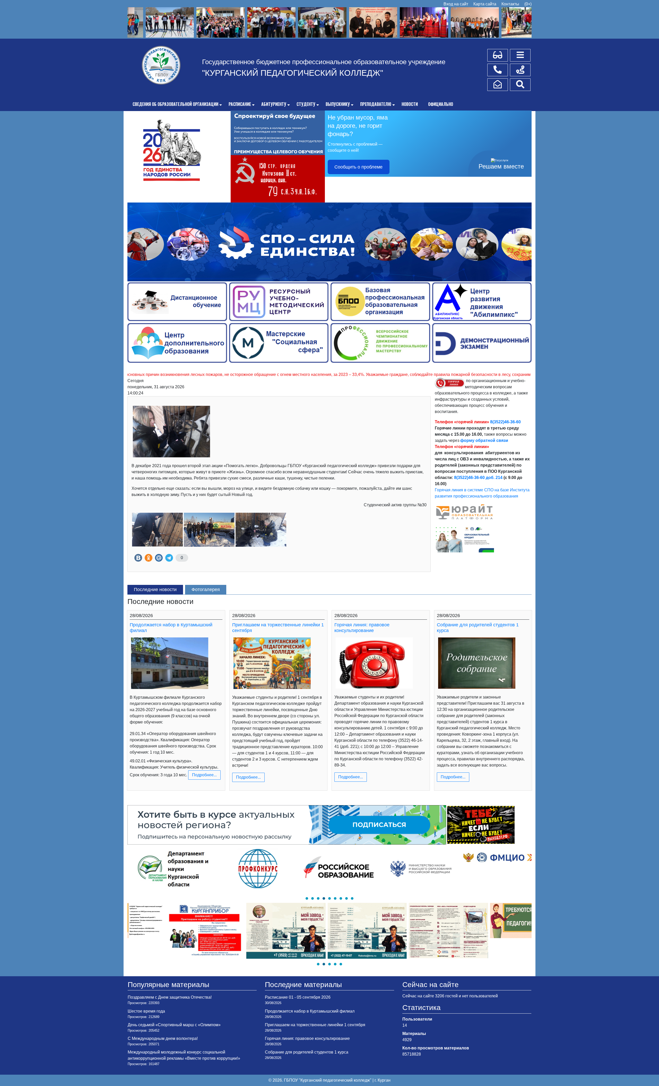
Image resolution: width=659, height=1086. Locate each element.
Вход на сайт (456, 4)
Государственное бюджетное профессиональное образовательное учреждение (323, 61)
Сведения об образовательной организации (175, 104)
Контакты (510, 4)
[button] (307, 898)
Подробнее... (204, 775)
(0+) (528, 4)
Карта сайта (484, 4)
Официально (440, 104)
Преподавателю (375, 104)
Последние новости (155, 589)
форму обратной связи (484, 440)
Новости (410, 104)
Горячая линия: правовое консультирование (361, 627)
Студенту (306, 104)
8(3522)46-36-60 (505, 422)
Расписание (240, 104)
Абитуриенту (273, 104)
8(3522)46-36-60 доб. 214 (478, 477)
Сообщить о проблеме (358, 167)
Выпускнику (338, 104)
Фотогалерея (206, 589)
